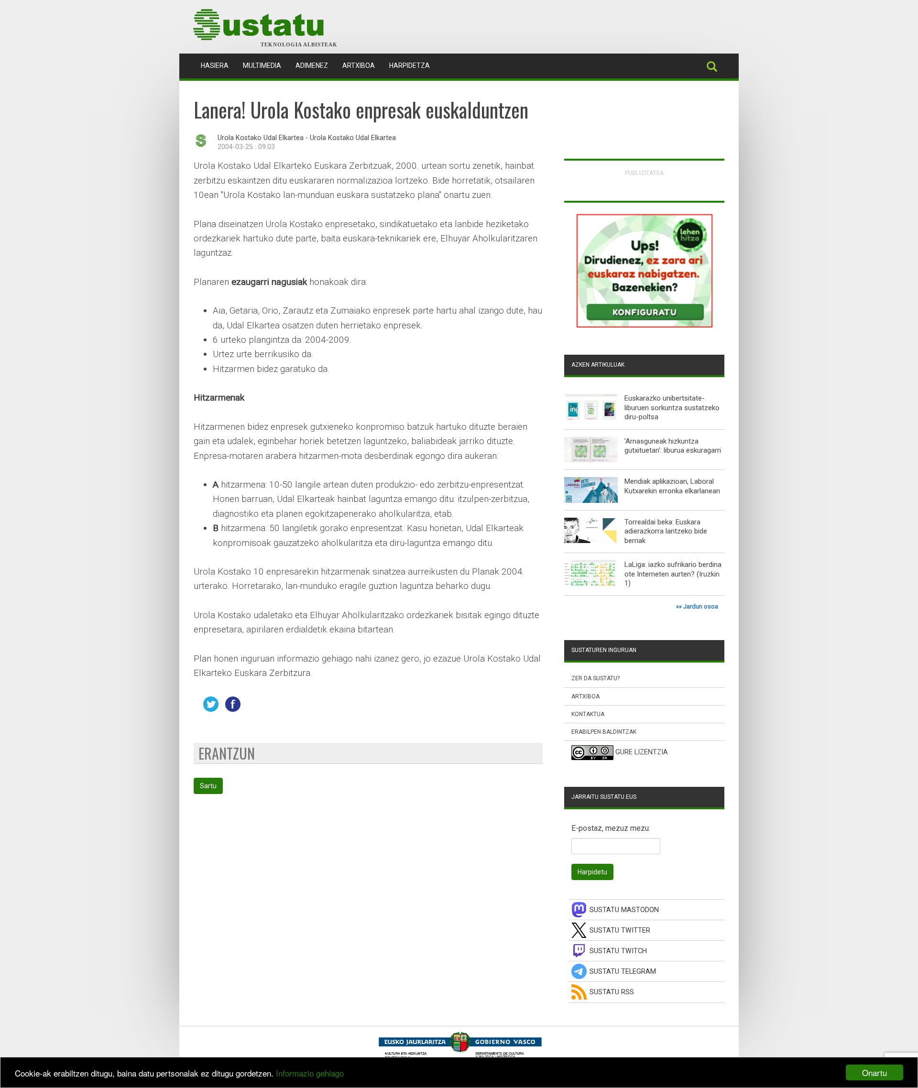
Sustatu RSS (612, 992)
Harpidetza (409, 65)
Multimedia (262, 65)
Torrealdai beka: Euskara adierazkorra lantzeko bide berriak (665, 531)
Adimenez (311, 65)
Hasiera (218, 65)
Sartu (208, 786)
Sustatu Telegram (623, 972)
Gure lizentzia (641, 752)
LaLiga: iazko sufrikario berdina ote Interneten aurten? (672, 569)
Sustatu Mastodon (624, 910)
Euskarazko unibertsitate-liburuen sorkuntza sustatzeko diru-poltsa (672, 407)
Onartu (874, 1072)
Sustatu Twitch (618, 951)
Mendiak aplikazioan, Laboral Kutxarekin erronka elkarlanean (672, 486)
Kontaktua (587, 714)
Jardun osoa (700, 606)
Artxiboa (358, 65)
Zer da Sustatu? (595, 678)
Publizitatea (644, 172)
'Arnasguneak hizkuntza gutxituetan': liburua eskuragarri (672, 446)
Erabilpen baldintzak (603, 732)
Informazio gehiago (310, 1073)
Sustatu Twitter (620, 930)
